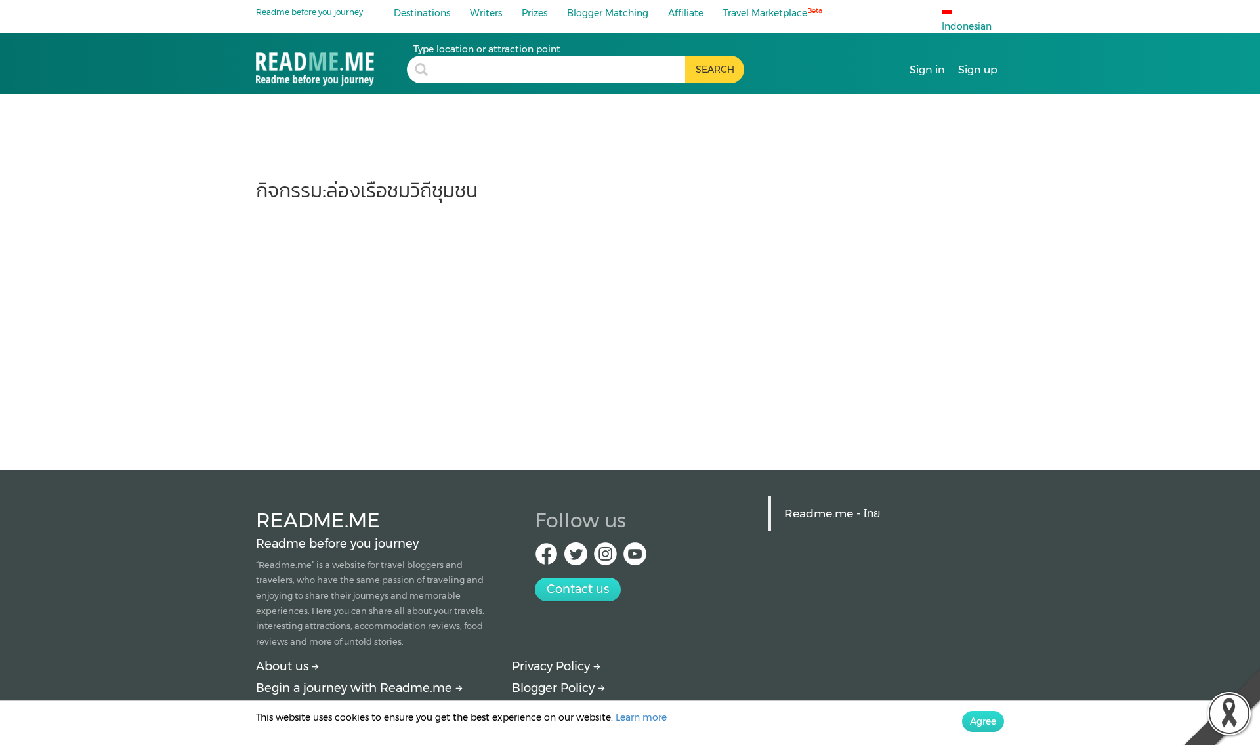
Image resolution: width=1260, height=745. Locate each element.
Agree (983, 721)
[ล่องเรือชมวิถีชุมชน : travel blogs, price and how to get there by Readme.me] (331, 65)
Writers (486, 13)
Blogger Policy (555, 688)
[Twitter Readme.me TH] (575, 558)
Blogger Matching (607, 13)
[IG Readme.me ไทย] (605, 558)
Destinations (422, 13)
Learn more (641, 717)
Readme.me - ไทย (832, 513)
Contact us (578, 589)
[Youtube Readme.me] (634, 558)
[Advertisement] (630, 329)
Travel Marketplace (772, 13)
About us (284, 666)
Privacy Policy (552, 666)
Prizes (534, 13)
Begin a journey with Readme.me (355, 688)
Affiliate (686, 13)
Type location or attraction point (486, 49)
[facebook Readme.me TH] (546, 558)
